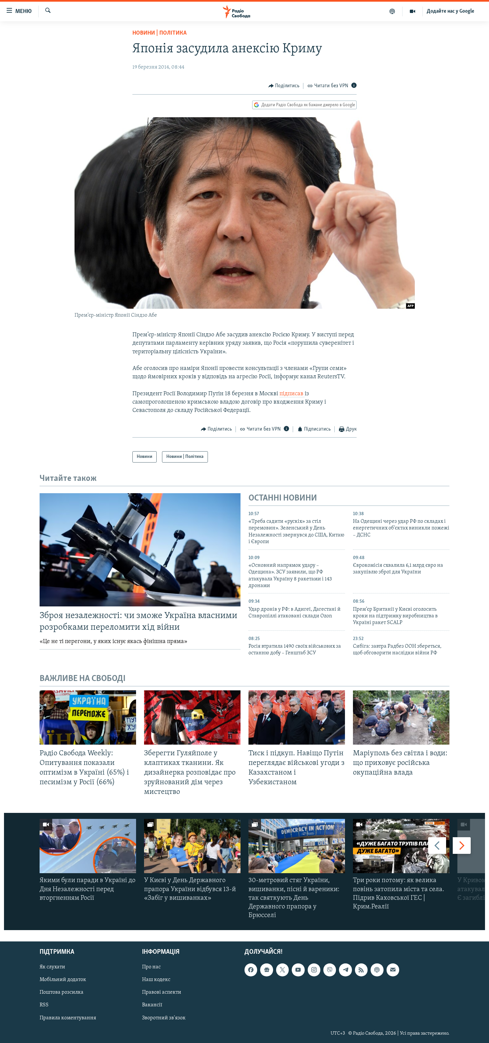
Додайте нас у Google (450, 11)
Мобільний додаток (63, 979)
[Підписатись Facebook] (250, 969)
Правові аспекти (161, 992)
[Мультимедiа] (413, 11)
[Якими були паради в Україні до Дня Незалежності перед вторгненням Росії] (88, 846)
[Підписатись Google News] (266, 969)
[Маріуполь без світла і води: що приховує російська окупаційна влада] (401, 717)
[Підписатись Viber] (329, 969)
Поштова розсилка (61, 992)
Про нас (151, 967)
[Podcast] (377, 969)
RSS (44, 1005)
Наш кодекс (156, 979)
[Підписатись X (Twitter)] (282, 969)
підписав (292, 394)
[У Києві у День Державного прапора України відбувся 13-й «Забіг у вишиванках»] (192, 846)
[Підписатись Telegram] (345, 969)
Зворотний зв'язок (164, 1017)
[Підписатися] (393, 969)
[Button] (284, 86)
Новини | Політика (159, 33)
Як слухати (52, 967)
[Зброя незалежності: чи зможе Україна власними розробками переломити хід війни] (140, 549)
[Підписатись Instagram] (314, 969)
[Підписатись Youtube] (298, 969)
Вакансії (152, 1005)
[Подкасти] (392, 11)
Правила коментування (68, 1017)
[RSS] (361, 969)
